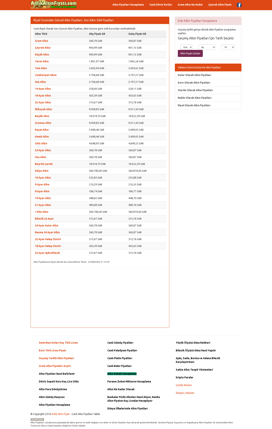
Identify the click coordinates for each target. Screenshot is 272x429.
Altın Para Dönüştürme (53, 389)
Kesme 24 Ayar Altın (47, 232)
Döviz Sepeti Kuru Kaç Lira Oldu (59, 381)
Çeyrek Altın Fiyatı (219, 4)
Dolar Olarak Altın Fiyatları (194, 75)
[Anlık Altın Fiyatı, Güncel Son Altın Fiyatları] (54, 4)
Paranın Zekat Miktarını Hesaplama (129, 381)
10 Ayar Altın (43, 177)
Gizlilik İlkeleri (184, 385)
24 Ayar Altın (43, 150)
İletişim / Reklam (185, 392)
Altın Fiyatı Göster (190, 53)
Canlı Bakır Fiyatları (119, 365)
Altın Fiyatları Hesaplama (128, 4)
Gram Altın (41, 40)
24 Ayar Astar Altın (46, 225)
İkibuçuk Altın (43, 109)
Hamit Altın (42, 136)
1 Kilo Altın (41, 211)
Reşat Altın (42, 129)
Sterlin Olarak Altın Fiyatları (195, 90)
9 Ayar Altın (42, 184)
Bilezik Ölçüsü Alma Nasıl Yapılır (196, 350)
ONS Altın (41, 143)
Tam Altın (41, 68)
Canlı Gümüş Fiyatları (120, 342)
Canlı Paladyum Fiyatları (122, 350)
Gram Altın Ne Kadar (190, 4)
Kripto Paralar (184, 377)
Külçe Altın (41, 170)
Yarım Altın (42, 61)
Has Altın (40, 157)
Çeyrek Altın (43, 47)
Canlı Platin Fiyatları (119, 358)
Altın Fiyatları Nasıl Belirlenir (57, 373)
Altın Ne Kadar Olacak (121, 389)
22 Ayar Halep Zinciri (48, 239)
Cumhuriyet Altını (46, 75)
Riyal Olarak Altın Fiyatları (194, 105)
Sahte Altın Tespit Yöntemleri (194, 369)
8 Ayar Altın (42, 191)
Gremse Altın (43, 122)
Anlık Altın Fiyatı (60, 414)
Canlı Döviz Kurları (160, 4)
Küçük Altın (42, 54)
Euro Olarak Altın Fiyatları (194, 82)
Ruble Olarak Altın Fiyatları (194, 97)
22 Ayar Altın (43, 102)
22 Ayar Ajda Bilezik (47, 252)
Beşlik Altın (42, 116)
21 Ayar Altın (43, 205)
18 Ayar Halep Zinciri (48, 246)
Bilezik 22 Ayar (44, 218)
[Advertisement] (99, 297)
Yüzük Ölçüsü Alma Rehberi (193, 342)
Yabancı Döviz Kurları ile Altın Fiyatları (199, 67)
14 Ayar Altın (43, 88)
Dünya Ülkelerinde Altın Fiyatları (127, 408)
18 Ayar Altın (43, 95)
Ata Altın (40, 81)
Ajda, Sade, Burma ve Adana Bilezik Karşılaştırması (198, 360)
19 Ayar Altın (43, 198)
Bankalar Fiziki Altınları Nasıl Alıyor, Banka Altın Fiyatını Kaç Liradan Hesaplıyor (133, 399)
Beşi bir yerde (44, 163)
